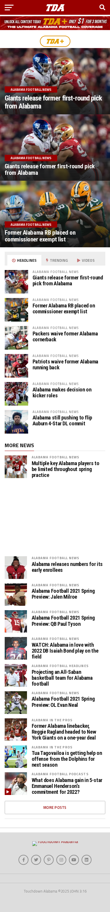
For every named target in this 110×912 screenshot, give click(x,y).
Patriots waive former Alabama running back (65, 364)
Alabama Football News (55, 457)
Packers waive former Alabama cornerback (65, 336)
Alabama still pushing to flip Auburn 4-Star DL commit (62, 420)
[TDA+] (55, 41)
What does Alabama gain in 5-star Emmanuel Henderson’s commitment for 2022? (67, 786)
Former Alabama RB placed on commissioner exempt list (64, 308)
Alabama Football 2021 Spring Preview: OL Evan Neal (63, 702)
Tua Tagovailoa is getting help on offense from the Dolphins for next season (67, 759)
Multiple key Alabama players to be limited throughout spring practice (65, 469)
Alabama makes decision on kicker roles (62, 392)
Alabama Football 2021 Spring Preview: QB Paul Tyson (63, 621)
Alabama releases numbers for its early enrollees (67, 567)
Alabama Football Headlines (60, 665)
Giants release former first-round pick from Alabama (68, 280)
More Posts (55, 807)
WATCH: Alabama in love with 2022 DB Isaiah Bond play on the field (65, 651)
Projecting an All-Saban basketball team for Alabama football (62, 678)
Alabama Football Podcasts (60, 773)
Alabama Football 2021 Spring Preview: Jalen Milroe (63, 594)
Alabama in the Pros (52, 719)
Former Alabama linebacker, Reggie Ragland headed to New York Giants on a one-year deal (64, 732)
